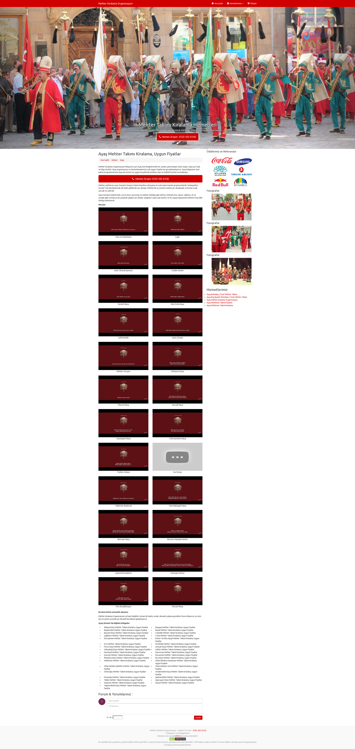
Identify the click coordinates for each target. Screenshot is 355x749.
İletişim (253, 3)
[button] (26, 78)
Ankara (114, 160)
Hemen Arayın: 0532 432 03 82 (151, 178)
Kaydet (198, 718)
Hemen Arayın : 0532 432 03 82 (178, 136)
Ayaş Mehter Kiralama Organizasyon (222, 300)
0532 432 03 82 (199, 730)
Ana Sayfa (218, 3)
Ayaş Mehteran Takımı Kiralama (220, 305)
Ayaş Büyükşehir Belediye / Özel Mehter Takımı (227, 297)
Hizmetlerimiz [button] (235, 3)
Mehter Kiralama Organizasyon (115, 3)
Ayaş (122, 160)
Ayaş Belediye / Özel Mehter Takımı (222, 294)
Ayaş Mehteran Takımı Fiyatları (219, 303)
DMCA (178, 736)
